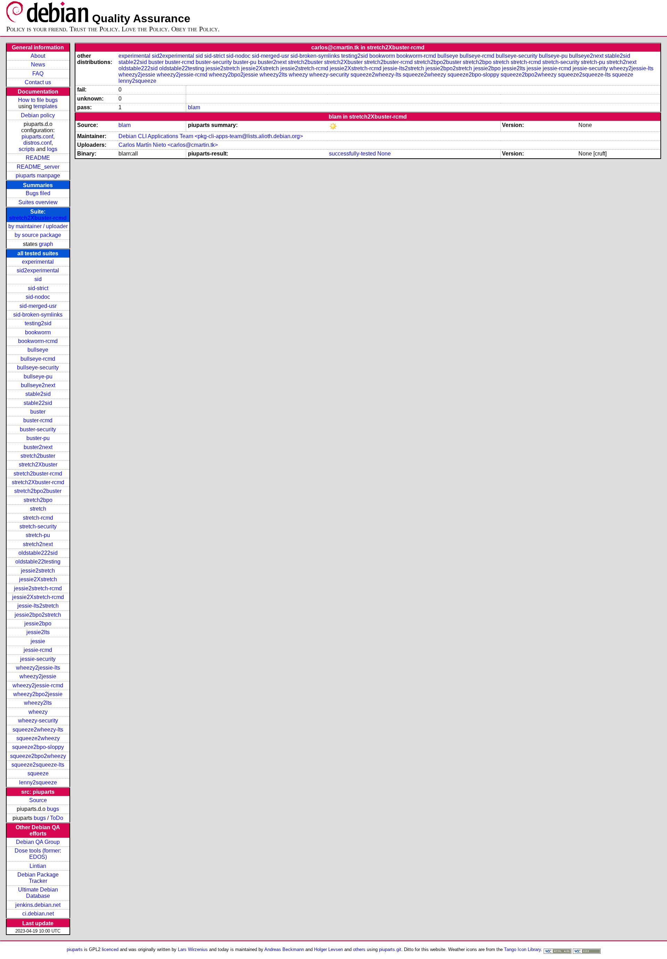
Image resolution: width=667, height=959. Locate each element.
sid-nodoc (38, 297)
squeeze (38, 773)
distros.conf (37, 143)
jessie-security (38, 659)
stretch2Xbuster (38, 464)
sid (38, 279)
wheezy (38, 712)
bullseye (37, 350)
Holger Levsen (328, 949)
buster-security (38, 429)
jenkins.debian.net (37, 905)
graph (46, 244)
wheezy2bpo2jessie (38, 694)
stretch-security (38, 526)
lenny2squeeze (38, 782)
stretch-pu (38, 535)
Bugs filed (38, 193)
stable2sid (38, 394)
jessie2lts (38, 632)
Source (38, 800)
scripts (27, 149)
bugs (53, 809)
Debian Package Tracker (38, 878)
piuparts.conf (37, 136)
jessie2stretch (38, 571)
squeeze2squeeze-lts (37, 765)
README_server (38, 167)
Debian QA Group (38, 842)
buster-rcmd (37, 420)
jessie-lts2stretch (38, 606)
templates (45, 106)
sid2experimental (38, 270)
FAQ (37, 74)
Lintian (38, 866)
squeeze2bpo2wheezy (38, 756)
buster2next (38, 447)
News (38, 64)
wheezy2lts (38, 703)
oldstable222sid (38, 553)
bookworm (38, 332)
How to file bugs (38, 100)
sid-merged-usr (38, 306)
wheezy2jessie (37, 676)
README (38, 158)
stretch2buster (37, 456)
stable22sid (38, 403)
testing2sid (38, 323)
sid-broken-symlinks (38, 315)
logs (52, 149)
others (359, 949)
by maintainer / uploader (38, 226)
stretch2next (38, 544)
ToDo (56, 818)
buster (38, 412)
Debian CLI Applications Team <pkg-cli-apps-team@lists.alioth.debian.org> (210, 136)
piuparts (75, 949)
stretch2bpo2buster (37, 491)
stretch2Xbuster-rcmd (38, 218)
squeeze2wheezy (38, 738)
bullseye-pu (38, 376)
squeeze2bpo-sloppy (38, 747)
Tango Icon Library (522, 949)
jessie (38, 641)
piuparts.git (390, 949)
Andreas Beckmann (284, 949)
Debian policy (38, 115)
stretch (38, 509)
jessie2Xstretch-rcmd (38, 597)
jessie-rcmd (38, 650)
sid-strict (38, 288)
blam (194, 107)
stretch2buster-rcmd (38, 474)
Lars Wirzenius (193, 949)
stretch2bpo (38, 500)
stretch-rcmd (38, 518)
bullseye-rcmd (37, 359)
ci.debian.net (38, 914)
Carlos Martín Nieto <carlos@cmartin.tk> (168, 145)
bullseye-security (38, 367)
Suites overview (38, 202)
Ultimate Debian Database (38, 893)
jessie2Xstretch (38, 579)
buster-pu (38, 438)
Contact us (38, 82)
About (38, 56)
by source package (38, 235)
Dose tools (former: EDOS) (38, 854)
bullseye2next (38, 385)
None (384, 154)
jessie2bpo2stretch (38, 615)
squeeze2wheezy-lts (38, 730)
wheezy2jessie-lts (38, 668)
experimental (38, 262)
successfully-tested (352, 154)
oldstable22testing (37, 562)
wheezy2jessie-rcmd (38, 685)
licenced (110, 949)
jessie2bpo (37, 623)
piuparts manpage (38, 175)
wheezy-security (38, 721)
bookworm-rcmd (38, 341)
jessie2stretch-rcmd (38, 588)
